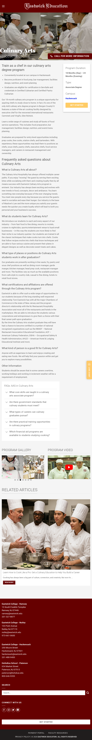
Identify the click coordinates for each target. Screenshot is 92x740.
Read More (9, 582)
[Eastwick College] (46, 6)
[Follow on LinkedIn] (18, 710)
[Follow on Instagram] (9, 710)
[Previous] (3, 469)
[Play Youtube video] (69, 467)
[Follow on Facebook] (4, 710)
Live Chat (89, 372)
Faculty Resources (58, 733)
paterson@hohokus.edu (12, 673)
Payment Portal (36, 733)
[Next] (43, 469)
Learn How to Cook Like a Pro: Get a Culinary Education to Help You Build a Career (41, 572)
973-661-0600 (8, 635)
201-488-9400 (8, 657)
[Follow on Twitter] (13, 710)
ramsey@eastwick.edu (12, 613)
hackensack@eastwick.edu (14, 654)
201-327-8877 (8, 617)
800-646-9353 (8, 676)
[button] (3, 6)
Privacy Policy (22, 737)
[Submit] (87, 692)
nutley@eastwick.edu (11, 632)
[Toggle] (6, 392)
